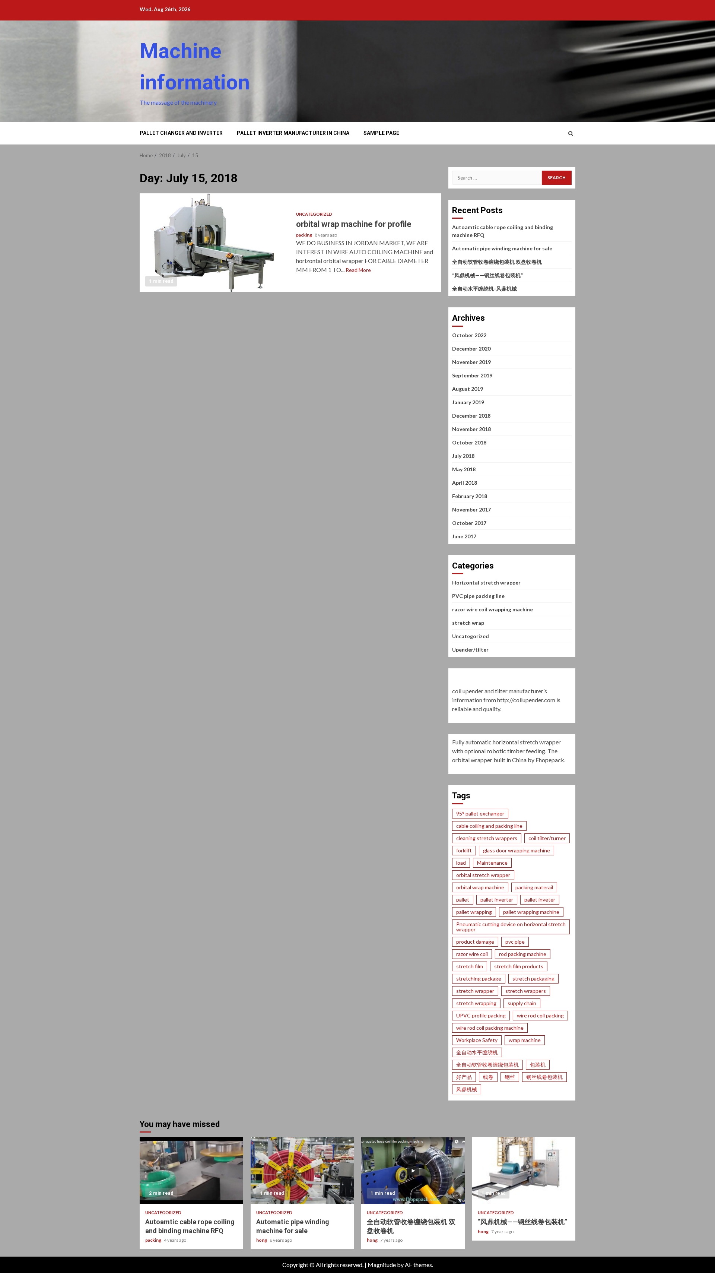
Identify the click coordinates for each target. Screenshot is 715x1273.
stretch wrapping (476, 1003)
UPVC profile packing (481, 1015)
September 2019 (472, 375)
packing (304, 235)
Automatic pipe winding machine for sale (502, 248)
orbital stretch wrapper (483, 875)
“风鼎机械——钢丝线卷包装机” (487, 275)
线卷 (488, 1077)
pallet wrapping (474, 912)
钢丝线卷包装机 (544, 1077)
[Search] (570, 133)
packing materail (534, 887)
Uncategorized (314, 214)
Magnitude (382, 1264)
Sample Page (381, 133)
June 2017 (464, 536)
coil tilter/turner (547, 838)
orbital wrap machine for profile (215, 242)
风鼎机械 (466, 1089)
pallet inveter (539, 899)
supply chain (522, 1003)
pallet (462, 899)
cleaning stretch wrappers (486, 838)
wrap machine (525, 1040)
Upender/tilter (470, 649)
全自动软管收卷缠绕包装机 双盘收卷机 (497, 262)
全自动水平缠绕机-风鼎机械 (484, 288)
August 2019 (467, 389)
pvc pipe (515, 941)
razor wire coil (472, 954)
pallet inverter (496, 899)
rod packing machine (522, 954)
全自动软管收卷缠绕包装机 (487, 1064)
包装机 (538, 1064)
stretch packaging (533, 978)
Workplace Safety (477, 1040)
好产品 (464, 1077)
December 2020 (471, 348)
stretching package (478, 978)
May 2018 (464, 469)
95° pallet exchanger (480, 813)
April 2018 (464, 482)
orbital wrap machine (480, 887)
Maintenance (492, 862)
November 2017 (471, 509)
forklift (464, 850)
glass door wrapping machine (516, 850)
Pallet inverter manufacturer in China (293, 133)
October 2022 (469, 335)
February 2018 (469, 496)
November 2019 (471, 362)
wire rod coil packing (540, 1015)
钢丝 (510, 1077)
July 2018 (463, 456)
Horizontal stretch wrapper (486, 582)
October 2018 (469, 442)
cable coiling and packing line (489, 826)
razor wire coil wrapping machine (492, 609)
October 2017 (469, 523)
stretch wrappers (525, 991)
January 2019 (468, 402)
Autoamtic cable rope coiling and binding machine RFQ (191, 1170)
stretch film (469, 966)
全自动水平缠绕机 (477, 1052)
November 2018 (471, 429)
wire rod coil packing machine (490, 1028)
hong (262, 1240)
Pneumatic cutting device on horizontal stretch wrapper (511, 926)
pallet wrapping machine (531, 912)
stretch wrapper (475, 991)
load (461, 862)
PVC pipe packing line (478, 596)
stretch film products (518, 966)
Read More (358, 270)
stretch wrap (468, 623)
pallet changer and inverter (181, 133)
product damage (475, 941)
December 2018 (471, 415)
